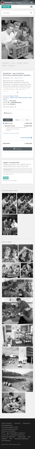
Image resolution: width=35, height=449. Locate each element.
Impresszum (26, 423)
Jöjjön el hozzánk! (6, 423)
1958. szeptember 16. (17, 78)
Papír (27, 120)
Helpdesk (4, 438)
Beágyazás (8, 113)
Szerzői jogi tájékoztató (8, 436)
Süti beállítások (6, 440)
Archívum (13, 2)
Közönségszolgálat (6, 425)
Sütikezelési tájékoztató (22, 438)
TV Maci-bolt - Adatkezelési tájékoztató (13, 435)
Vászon (17, 120)
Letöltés (8, 120)
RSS (29, 436)
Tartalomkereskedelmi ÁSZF (9, 427)
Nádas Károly (22, 97)
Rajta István (14, 97)
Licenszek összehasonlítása (11, 133)
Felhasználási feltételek (8, 431)
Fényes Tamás (13, 96)
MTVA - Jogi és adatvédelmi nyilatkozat (13, 433)
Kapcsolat (17, 423)
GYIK (10, 438)
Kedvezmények (26, 137)
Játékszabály (22, 436)
